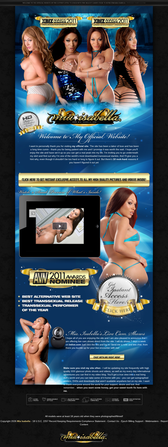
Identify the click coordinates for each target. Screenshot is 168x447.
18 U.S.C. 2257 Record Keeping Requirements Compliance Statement (68, 421)
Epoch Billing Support (132, 421)
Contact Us (113, 421)
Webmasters (151, 421)
